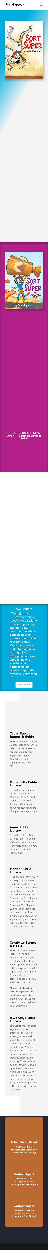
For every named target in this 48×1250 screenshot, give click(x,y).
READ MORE (24, 684)
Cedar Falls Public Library (24, 784)
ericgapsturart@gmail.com (24, 1149)
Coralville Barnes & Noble (23, 944)
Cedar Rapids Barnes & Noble (22, 735)
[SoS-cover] (24, 79)
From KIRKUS (24, 609)
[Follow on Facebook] (16, 1235)
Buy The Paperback (24, 213)
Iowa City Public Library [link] (22, 1019)
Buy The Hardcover (24, 223)
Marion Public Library (20, 870)
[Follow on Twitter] (24, 1235)
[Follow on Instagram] (32, 1235)
